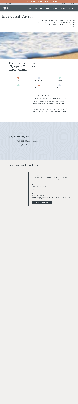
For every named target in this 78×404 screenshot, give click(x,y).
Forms (63, 8)
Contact (71, 8)
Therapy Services (51, 8)
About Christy (38, 8)
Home (29, 8)
